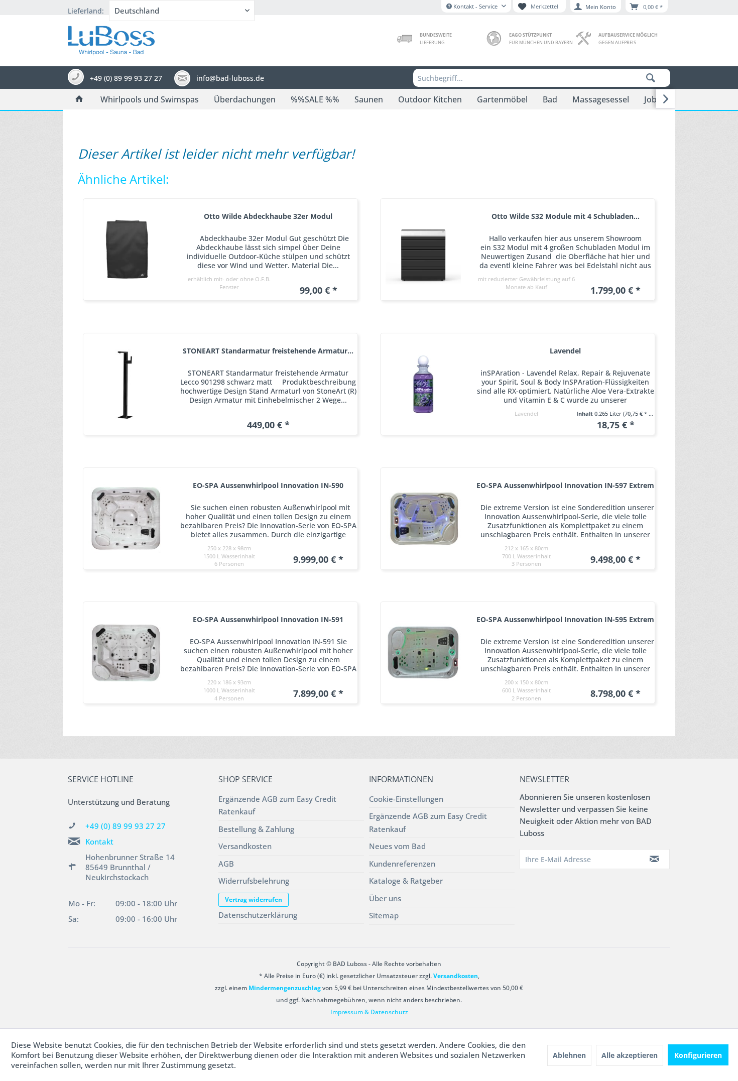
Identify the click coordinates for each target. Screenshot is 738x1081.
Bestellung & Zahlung (256, 829)
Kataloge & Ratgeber (406, 881)
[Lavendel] (423, 384)
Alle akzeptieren (629, 1055)
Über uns (385, 898)
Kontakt (99, 841)
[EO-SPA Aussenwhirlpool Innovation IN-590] (126, 518)
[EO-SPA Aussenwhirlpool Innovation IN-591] (126, 652)
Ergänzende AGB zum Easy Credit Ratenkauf (277, 805)
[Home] (79, 99)
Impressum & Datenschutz (369, 1012)
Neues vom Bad (397, 846)
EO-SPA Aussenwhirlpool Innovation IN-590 (268, 485)
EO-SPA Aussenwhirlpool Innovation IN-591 (268, 619)
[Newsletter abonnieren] (655, 859)
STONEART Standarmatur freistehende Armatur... (268, 350)
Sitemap (384, 915)
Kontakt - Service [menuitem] (475, 6)
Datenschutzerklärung (257, 915)
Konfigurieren (698, 1055)
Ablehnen (569, 1055)
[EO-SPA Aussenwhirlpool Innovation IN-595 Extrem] (423, 652)
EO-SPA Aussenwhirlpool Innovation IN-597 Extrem (565, 485)
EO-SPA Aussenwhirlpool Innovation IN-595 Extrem (565, 619)
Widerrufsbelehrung (253, 881)
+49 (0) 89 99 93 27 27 (125, 826)
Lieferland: (86, 11)
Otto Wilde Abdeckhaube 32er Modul (268, 216)
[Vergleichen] (335, 197)
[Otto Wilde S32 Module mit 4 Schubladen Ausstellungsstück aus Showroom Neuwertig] (423, 249)
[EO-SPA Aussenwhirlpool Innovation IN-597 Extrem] (423, 518)
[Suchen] (650, 78)
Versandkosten (245, 846)
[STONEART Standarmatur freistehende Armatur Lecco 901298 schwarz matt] (126, 384)
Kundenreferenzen (402, 864)
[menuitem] (541, 78)
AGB (226, 864)
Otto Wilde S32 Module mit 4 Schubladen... (565, 216)
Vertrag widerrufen (253, 899)
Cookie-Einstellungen (406, 799)
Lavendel (565, 350)
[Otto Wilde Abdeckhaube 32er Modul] (126, 249)
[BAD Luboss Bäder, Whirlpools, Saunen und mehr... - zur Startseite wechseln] (111, 38)
